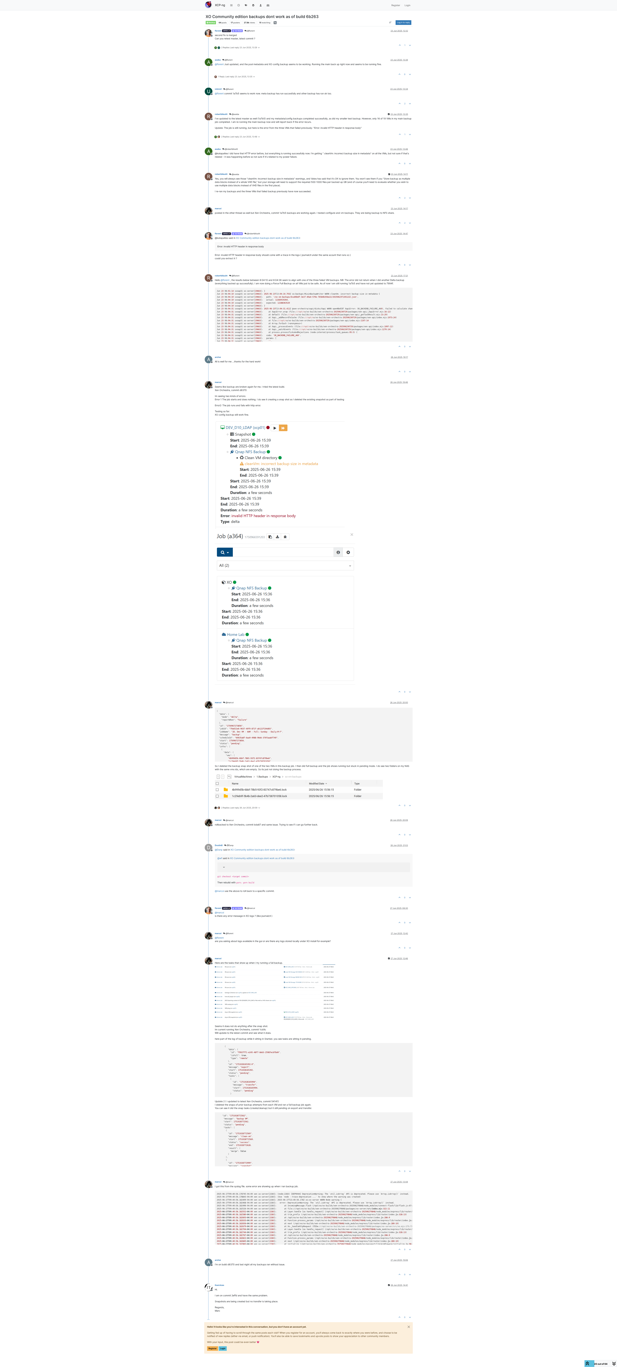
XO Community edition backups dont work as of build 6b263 (268, 238)
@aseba (235, 114)
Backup (212, 23)
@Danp (229, 845)
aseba (218, 60)
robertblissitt (221, 114)
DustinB (219, 845)
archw (218, 357)
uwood (218, 89)
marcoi (218, 208)
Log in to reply (403, 22)
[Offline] (210, 32)
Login (222, 1348)
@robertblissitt (231, 149)
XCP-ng (220, 5)
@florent (251, 31)
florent (218, 31)
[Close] (408, 1326)
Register (213, 1348)
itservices (219, 1285)
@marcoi (229, 702)
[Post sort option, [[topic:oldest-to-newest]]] (390, 22)
